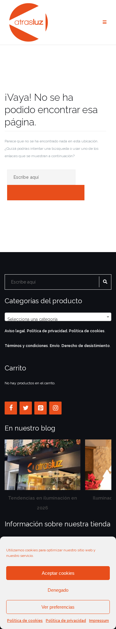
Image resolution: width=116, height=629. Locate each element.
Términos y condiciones (26, 346)
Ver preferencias (58, 607)
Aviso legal (15, 331)
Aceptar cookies (58, 573)
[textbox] (58, 319)
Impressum (99, 621)
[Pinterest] (40, 408)
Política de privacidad (66, 621)
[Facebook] (11, 408)
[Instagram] (55, 408)
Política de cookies (25, 621)
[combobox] (58, 316)
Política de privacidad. (47, 331)
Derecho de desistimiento (86, 346)
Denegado (58, 590)
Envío (55, 346)
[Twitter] (25, 408)
